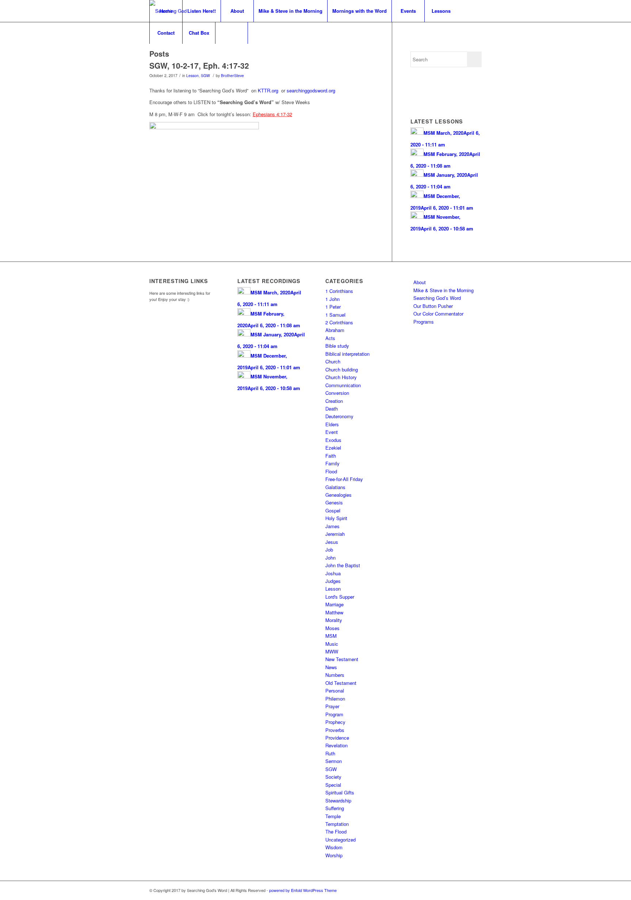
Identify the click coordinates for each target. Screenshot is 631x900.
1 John (332, 298)
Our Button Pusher (433, 305)
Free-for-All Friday (344, 479)
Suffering (334, 808)
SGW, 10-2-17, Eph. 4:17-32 (199, 65)
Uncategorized (340, 839)
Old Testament (340, 682)
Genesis (334, 502)
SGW (205, 75)
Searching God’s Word (437, 297)
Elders (332, 424)
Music (331, 643)
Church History (341, 377)
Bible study (337, 345)
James (332, 526)
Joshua (333, 573)
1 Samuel (335, 314)
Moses (332, 628)
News (331, 667)
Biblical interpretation (347, 353)
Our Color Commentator (438, 313)
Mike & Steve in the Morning (443, 290)
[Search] (231, 33)
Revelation (336, 745)
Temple (333, 816)
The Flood (336, 831)
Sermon (333, 761)
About (419, 282)
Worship (334, 855)
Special (333, 784)
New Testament (341, 659)
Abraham (334, 330)
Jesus (331, 541)
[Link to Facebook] (465, 890)
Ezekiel (333, 447)
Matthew (334, 612)
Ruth (330, 753)
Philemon (335, 698)
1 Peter (333, 306)
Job (329, 549)
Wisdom (334, 847)
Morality (333, 620)
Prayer (332, 706)
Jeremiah (335, 533)
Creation (334, 400)
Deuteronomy (339, 416)
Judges (333, 580)
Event (331, 431)
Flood (331, 471)
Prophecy (335, 721)
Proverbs (334, 730)
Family (332, 463)
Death (331, 408)
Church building (341, 369)
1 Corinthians (339, 290)
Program (334, 714)
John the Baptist (342, 565)
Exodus (333, 439)
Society (333, 776)
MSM (331, 635)
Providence (337, 737)
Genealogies (338, 494)
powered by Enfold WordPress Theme (303, 890)
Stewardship (338, 800)
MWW (331, 651)
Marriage (334, 604)
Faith (330, 455)
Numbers (334, 674)
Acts (330, 338)
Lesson (192, 75)
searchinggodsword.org (311, 90)
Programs (423, 321)
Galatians (335, 487)
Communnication (343, 385)
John (330, 557)
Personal (334, 690)
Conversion (337, 392)
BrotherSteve (232, 75)
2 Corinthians (339, 322)
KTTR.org (268, 90)
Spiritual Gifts (339, 792)
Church (332, 361)
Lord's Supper (339, 596)
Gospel (332, 510)
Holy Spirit (336, 518)
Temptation (337, 823)
